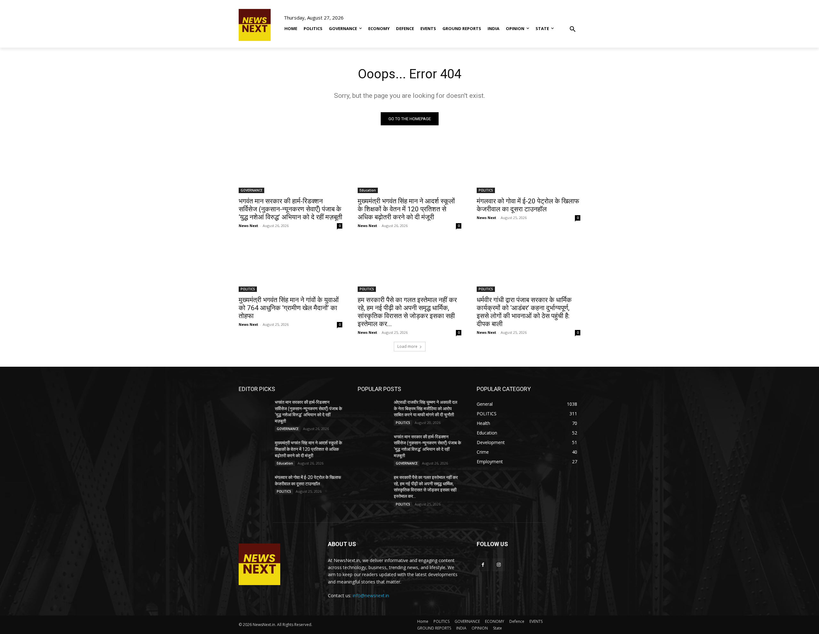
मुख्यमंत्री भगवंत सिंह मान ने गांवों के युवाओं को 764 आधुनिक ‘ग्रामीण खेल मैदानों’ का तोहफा (289, 308)
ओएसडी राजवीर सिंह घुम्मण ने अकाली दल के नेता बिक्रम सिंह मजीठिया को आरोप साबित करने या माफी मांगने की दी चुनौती (425, 408)
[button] (572, 24)
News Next (248, 225)
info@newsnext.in (371, 595)
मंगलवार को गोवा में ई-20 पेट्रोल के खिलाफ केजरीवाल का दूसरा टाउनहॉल (528, 205)
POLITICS (486, 190)
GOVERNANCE (251, 190)
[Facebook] (483, 565)
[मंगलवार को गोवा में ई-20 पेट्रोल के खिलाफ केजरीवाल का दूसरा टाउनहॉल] (528, 167)
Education (368, 190)
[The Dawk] (255, 25)
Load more (407, 346)
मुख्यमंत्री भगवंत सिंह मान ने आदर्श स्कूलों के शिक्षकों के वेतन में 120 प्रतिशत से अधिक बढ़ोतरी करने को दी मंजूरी (406, 209)
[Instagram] (498, 565)
